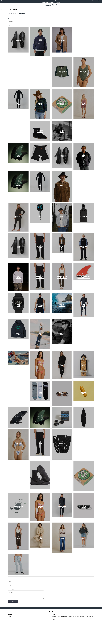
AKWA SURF (51, 5)
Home (2, 9)
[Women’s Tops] (83, 535)
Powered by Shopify (62, 626)
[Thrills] (40, 442)
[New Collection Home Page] (83, 271)
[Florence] (40, 153)
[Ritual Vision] (62, 331)
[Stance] (40, 391)
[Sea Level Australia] (18, 358)
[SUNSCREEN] (83, 391)
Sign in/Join (94, 0)
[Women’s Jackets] (40, 535)
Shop (7, 9)
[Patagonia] (18, 329)
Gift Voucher (13, 9)
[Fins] (18, 153)
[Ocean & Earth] (62, 303)
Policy (9, 618)
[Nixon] (18, 303)
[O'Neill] (40, 303)
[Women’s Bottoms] (18, 536)
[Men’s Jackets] (62, 243)
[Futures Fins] (18, 181)
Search (9, 616)
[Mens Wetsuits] (83, 213)
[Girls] (40, 181)
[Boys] (18, 99)
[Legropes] (40, 213)
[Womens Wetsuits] (62, 505)
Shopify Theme (50, 626)
